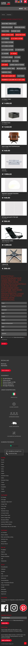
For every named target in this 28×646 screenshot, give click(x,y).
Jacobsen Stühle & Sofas (6, 522)
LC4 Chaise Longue (7, 57)
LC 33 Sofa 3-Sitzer (7, 49)
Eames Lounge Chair (7, 34)
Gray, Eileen (3, 541)
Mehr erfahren (5, 370)
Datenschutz (3, 591)
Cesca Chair (3, 506)
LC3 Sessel (14, 53)
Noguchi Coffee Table (8, 68)
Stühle (2, 471)
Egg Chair (3, 508)
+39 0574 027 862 (12, 453)
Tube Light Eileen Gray (8, 76)
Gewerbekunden (5, 580)
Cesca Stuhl (5, 31)
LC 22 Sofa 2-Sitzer (16, 38)
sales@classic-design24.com (15, 451)
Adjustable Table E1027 (6, 501)
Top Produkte (4, 495)
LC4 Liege (17, 57)
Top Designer (4, 530)
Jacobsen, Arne (4, 539)
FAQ (2, 573)
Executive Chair (20, 34)
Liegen (2, 466)
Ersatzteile (9, 14)
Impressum (3, 594)
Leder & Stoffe (4, 576)
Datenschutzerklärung (18, 337)
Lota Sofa (5, 64)
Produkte (3, 457)
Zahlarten (3, 569)
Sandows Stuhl (6, 72)
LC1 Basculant (19, 49)
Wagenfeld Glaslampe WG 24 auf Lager (13, 79)
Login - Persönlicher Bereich (7, 582)
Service (3, 14)
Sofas (2, 464)
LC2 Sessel (3, 497)
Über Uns (3, 547)
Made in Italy (4, 554)
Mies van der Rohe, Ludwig (7, 537)
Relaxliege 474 (21, 68)
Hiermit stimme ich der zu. (14, 337)
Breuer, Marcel (4, 543)
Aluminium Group (5, 510)
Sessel (2, 460)
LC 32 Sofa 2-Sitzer (7, 46)
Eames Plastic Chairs (5, 515)
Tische (2, 482)
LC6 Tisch (15, 61)
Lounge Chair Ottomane (17, 64)
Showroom (3, 578)
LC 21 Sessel (5, 38)
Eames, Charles (4, 534)
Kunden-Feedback (5, 556)
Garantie (3, 571)
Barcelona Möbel (5, 519)
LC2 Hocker (5, 53)
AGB (2, 558)
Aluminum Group (5, 475)
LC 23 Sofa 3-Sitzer (7, 42)
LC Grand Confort (5, 513)
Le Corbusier (4, 532)
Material (3, 552)
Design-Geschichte (5, 585)
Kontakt (2, 587)
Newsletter (3, 589)
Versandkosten (4, 567)
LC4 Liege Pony (6, 61)
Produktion (3, 549)
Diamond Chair (15, 31)
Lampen (3, 484)
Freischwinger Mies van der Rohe (8, 526)
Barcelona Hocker (7, 27)
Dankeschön (3, 561)
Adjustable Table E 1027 (9, 23)
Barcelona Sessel (20, 27)
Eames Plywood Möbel (6, 524)
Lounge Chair (4, 504)
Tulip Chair (20, 76)
